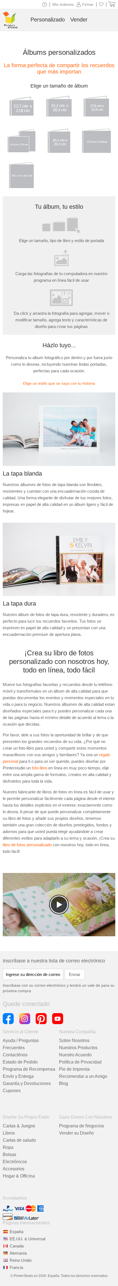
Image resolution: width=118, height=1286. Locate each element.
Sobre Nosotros (74, 1040)
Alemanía (18, 1253)
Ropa (8, 1147)
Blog (63, 1083)
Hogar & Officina (19, 1176)
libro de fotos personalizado (27, 844)
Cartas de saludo (19, 1140)
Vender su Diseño (76, 1133)
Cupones (12, 1090)
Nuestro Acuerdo (75, 1054)
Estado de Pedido (20, 1062)
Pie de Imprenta (74, 1069)
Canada (17, 1246)
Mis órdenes (63, 4)
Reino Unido (21, 1260)
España (16, 1231)
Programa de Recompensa (29, 1069)
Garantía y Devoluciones (27, 1083)
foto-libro (39, 768)
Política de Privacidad (80, 1062)
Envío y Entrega (18, 1076)
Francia (16, 1267)
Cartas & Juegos (19, 1126)
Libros (9, 1133)
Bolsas (9, 1154)
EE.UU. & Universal (27, 1238)
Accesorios (13, 1168)
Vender (79, 20)
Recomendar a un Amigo (83, 1076)
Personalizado (47, 20)
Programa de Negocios (81, 1126)
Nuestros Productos (78, 1047)
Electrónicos (15, 1161)
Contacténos (15, 1054)
